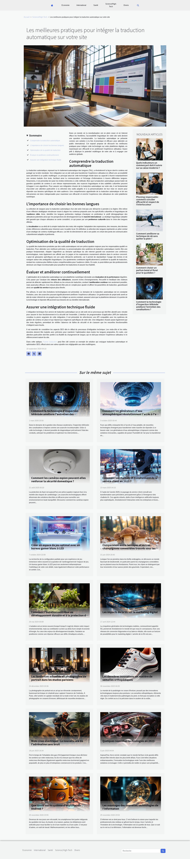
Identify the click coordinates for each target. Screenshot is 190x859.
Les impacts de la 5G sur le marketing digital (130, 612)
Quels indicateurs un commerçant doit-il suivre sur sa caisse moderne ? (149, 165)
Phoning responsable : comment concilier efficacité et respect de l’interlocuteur (147, 200)
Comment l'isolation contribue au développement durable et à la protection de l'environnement (59, 615)
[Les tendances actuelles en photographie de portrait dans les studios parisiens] (59, 665)
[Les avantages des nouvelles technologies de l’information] (130, 794)
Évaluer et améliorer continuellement (44, 155)
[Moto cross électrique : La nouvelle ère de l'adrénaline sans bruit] (59, 729)
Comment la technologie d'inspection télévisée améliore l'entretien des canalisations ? (148, 305)
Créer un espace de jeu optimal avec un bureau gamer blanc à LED (55, 546)
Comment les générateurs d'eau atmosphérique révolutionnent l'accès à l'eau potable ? (130, 414)
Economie (65, 5)
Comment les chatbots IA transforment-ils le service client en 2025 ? (129, 479)
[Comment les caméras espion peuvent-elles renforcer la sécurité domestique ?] (59, 466)
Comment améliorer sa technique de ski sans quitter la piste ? (147, 236)
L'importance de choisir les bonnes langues (47, 145)
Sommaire (35, 135)
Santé (95, 5)
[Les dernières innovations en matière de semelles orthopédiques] (130, 665)
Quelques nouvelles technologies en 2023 (128, 741)
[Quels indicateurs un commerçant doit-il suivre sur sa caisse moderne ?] (149, 149)
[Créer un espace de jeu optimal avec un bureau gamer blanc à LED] (59, 533)
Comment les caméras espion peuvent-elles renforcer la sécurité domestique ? (58, 479)
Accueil (27, 17)
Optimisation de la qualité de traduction (45, 150)
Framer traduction (50, 342)
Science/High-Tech (111, 5)
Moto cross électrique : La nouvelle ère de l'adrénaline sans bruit (57, 742)
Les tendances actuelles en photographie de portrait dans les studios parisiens (58, 678)
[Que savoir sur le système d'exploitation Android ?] (59, 794)
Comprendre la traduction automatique (45, 141)
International (81, 5)
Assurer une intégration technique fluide (45, 160)
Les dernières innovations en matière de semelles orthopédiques (127, 678)
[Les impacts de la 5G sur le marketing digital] (130, 600)
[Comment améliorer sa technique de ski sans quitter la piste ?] (149, 220)
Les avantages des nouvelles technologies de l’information (130, 806)
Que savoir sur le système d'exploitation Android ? (56, 806)
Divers (126, 5)
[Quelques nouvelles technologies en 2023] (130, 729)
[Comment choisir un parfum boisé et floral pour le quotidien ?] (149, 254)
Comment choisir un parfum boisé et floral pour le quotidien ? (147, 270)
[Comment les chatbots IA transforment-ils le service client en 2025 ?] (130, 466)
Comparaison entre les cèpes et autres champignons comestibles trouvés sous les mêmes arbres (128, 548)
